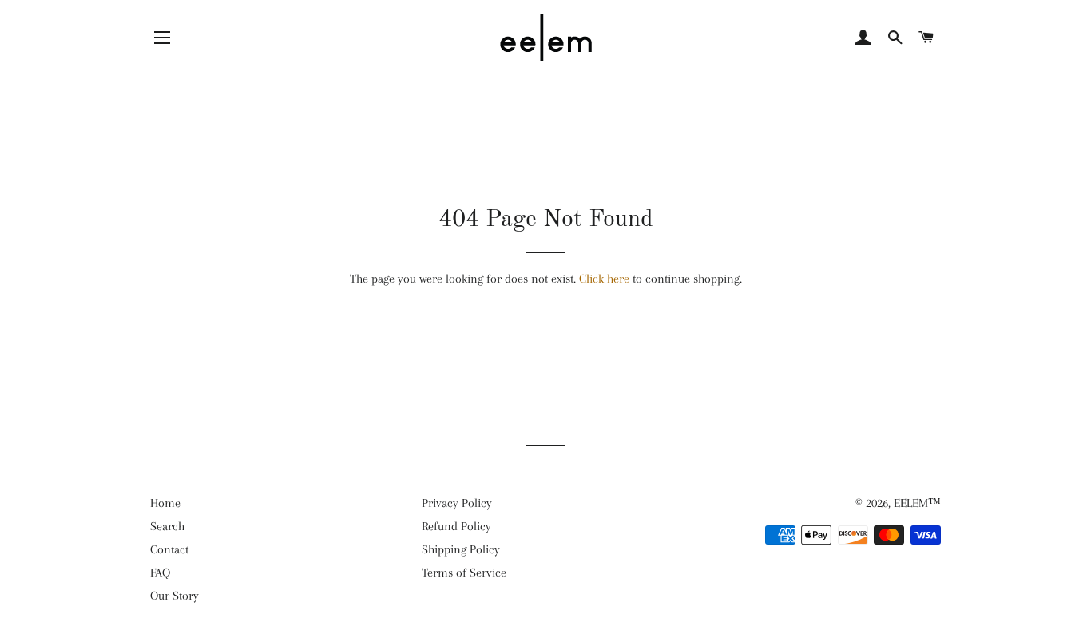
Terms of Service (464, 572)
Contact (169, 549)
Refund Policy (456, 526)
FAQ (160, 572)
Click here (604, 278)
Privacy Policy (457, 503)
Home (165, 503)
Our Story (174, 595)
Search (167, 526)
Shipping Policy (461, 549)
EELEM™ (917, 503)
